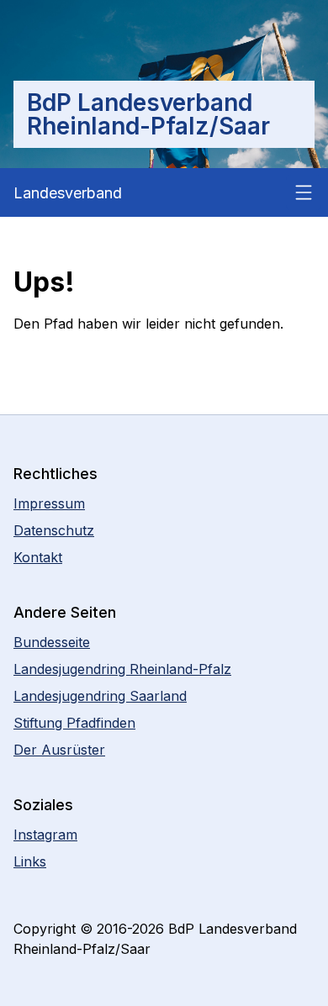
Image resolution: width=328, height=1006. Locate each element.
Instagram (45, 834)
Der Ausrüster (59, 749)
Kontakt (37, 557)
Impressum (49, 503)
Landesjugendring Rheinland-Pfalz (122, 669)
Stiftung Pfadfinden (74, 722)
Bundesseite (51, 642)
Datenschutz (53, 530)
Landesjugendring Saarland (100, 695)
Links (29, 861)
